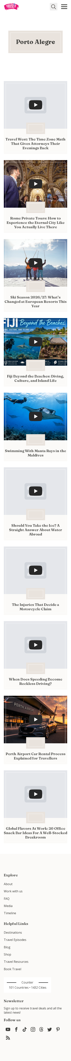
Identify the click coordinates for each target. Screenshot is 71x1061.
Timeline (10, 913)
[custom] (8, 1029)
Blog (7, 947)
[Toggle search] (53, 6)
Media (8, 906)
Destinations (13, 932)
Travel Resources (16, 962)
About (8, 884)
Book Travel (12, 969)
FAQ (6, 899)
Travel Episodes (15, 940)
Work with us (13, 891)
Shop (7, 954)
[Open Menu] (64, 7)
